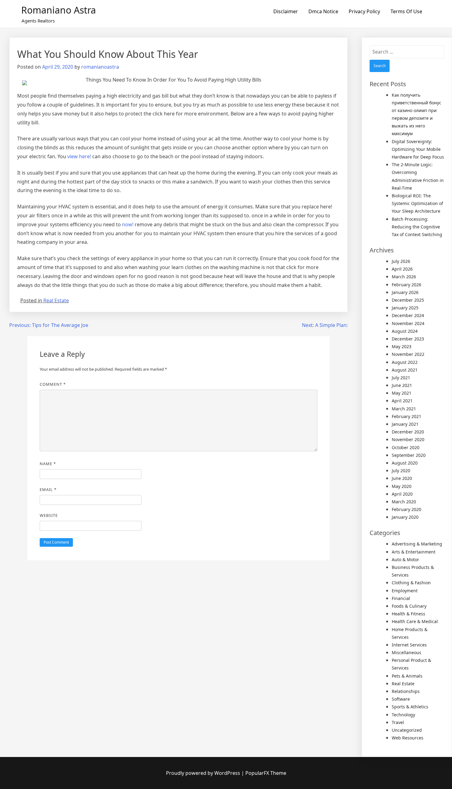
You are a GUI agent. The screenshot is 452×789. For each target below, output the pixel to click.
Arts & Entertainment (413, 552)
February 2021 (406, 416)
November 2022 (408, 354)
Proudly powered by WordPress (203, 773)
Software (401, 699)
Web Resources (407, 738)
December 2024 (408, 315)
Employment (405, 591)
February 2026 (406, 285)
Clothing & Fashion (411, 583)
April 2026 (402, 269)
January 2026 (405, 292)
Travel (398, 722)
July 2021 (401, 377)
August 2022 (405, 362)
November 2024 (408, 323)
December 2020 (408, 432)
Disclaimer (285, 11)
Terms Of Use (406, 11)
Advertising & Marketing (417, 544)
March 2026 (404, 277)
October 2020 (405, 447)
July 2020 (401, 470)
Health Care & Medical (415, 621)
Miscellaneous (406, 652)
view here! (78, 156)
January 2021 (405, 424)
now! (128, 224)
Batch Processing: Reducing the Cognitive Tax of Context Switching (417, 226)
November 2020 (408, 439)
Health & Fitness (408, 614)
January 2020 (405, 517)
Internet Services (409, 645)
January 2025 (405, 308)
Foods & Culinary (409, 606)
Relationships (406, 691)
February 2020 (406, 509)
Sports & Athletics (410, 707)
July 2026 (401, 261)
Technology (403, 715)
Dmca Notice (323, 11)
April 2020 (402, 494)
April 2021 (402, 401)
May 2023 (401, 346)
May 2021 (401, 393)
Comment (53, 384)
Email (48, 489)
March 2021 (404, 409)
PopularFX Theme (265, 773)
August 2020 (405, 463)
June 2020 (402, 478)
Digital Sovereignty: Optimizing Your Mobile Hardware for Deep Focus (418, 149)
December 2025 (408, 300)
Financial (401, 598)
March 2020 (404, 502)
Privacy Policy (364, 11)
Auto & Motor (405, 559)
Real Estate (56, 300)
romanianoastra (100, 66)
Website (49, 515)
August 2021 (405, 370)
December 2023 (408, 339)
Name (48, 463)
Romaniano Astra (58, 10)
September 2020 (409, 455)
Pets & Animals (407, 676)
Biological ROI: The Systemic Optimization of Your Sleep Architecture (417, 203)
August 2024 (405, 331)
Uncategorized (407, 730)
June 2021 (402, 385)
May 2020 (401, 486)
